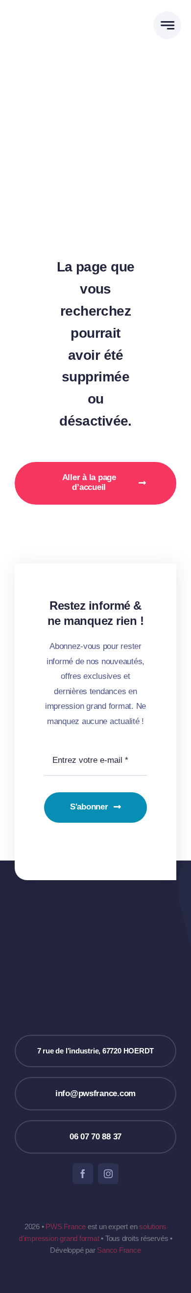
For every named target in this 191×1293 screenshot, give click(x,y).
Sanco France (119, 1250)
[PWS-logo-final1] (53, 5)
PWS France (66, 1226)
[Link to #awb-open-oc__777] (167, 25)
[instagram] (108, 1173)
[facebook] (82, 1173)
